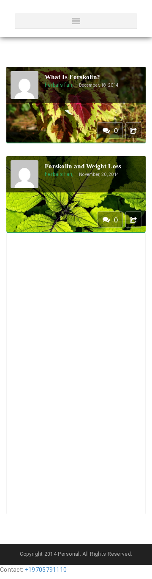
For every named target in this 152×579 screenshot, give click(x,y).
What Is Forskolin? (72, 77)
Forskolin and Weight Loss (83, 166)
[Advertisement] (53, 372)
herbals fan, (59, 85)
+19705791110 (46, 569)
